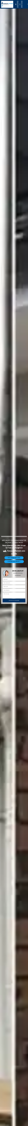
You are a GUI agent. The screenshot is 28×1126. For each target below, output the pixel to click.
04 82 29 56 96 (16, 4)
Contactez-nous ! (14, 561)
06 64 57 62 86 (20, 4)
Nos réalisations (14, 557)
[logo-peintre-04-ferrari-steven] (7, 4)
